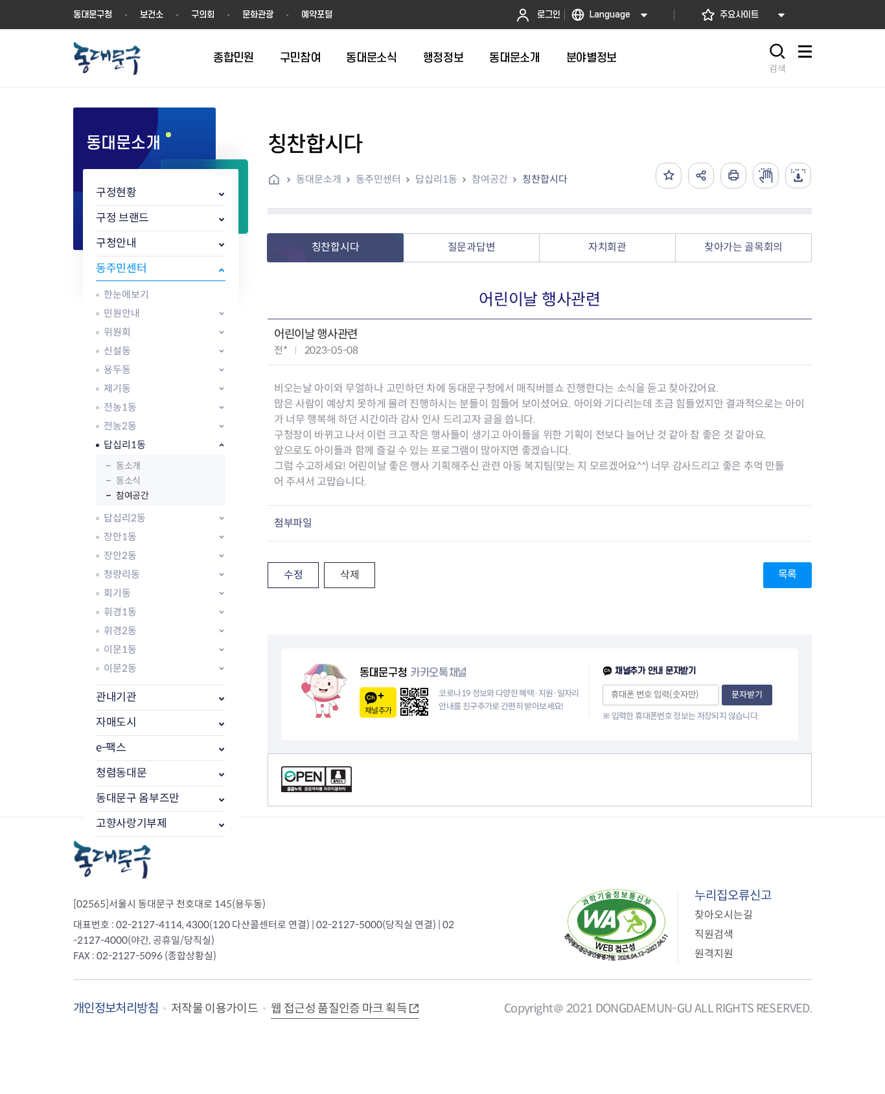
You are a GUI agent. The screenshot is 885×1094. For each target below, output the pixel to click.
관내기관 (116, 697)
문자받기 (747, 694)
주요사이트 (739, 14)
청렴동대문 (121, 773)
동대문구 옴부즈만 (137, 798)
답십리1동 (125, 445)
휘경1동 (120, 612)
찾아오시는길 (724, 915)
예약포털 (316, 14)
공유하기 (701, 175)
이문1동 (120, 649)
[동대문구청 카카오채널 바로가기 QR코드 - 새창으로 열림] (414, 701)
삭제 (349, 575)
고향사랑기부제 (131, 823)
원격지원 (714, 954)
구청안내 (116, 243)
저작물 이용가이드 (214, 1008)
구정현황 (116, 192)
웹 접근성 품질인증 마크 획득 (339, 1008)
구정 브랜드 (122, 218)
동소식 (128, 480)
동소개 (128, 466)
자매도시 (116, 722)
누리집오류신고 (733, 895)
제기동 (117, 388)
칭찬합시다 (545, 179)
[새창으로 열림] (766, 175)
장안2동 (120, 555)
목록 (787, 574)
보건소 (151, 14)
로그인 (548, 14)
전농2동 (120, 426)
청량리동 (122, 574)
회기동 (117, 593)
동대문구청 (92, 14)
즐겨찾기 (669, 175)
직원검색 (714, 934)
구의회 (202, 14)
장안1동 (120, 536)
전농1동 (120, 407)
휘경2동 (120, 630)
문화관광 (257, 14)
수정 (293, 575)
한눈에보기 (126, 294)
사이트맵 (805, 59)
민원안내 (122, 313)
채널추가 (378, 710)
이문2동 (120, 668)
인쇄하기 (733, 175)
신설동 (117, 351)
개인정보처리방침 (115, 1008)
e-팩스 (111, 748)
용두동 (117, 369)
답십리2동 (125, 518)
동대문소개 (318, 179)
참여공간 (132, 495)
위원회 (117, 332)
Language (610, 14)
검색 (777, 68)
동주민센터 (121, 268)
